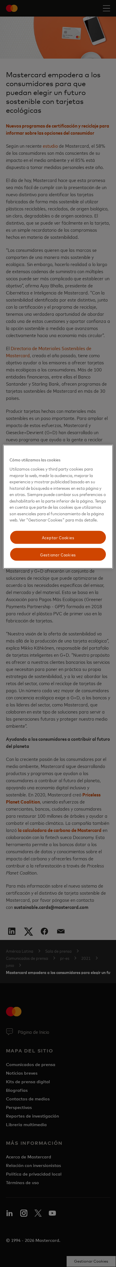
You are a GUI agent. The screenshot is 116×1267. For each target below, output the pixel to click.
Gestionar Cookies (58, 554)
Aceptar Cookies (58, 537)
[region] (58, 507)
